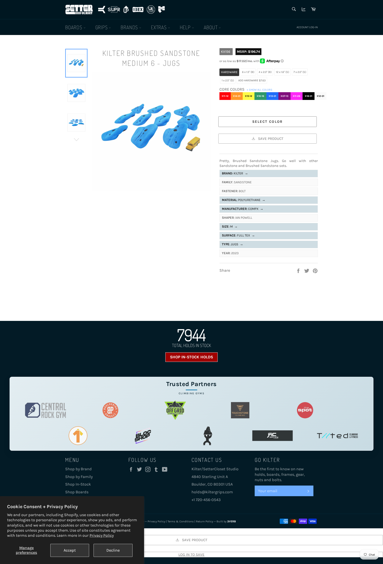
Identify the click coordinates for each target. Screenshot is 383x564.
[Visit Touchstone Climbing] (240, 410)
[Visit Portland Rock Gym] (207, 436)
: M (230, 226)
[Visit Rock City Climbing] (272, 436)
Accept (70, 550)
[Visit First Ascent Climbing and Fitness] (78, 436)
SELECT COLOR (267, 121)
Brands (130, 27)
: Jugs (232, 244)
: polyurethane (243, 200)
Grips (102, 27)
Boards (74, 27)
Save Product (270, 138)
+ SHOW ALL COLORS (259, 89)
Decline (113, 550)
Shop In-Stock (78, 484)
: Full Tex (238, 235)
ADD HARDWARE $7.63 (252, 80)
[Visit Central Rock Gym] (45, 410)
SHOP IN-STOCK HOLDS (191, 357)
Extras (159, 27)
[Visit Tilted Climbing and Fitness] (337, 436)
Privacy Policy (102, 535)
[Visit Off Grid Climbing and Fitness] (175, 410)
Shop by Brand (78, 468)
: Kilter (235, 173)
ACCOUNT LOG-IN (307, 27)
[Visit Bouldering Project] (110, 410)
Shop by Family (79, 476)
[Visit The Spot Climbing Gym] (305, 410)
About (211, 27)
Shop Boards (76, 492)
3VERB (231, 521)
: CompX (242, 209)
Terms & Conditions (181, 521)
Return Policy (204, 521)
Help (186, 27)
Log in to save (191, 554)
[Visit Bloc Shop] (142, 436)
